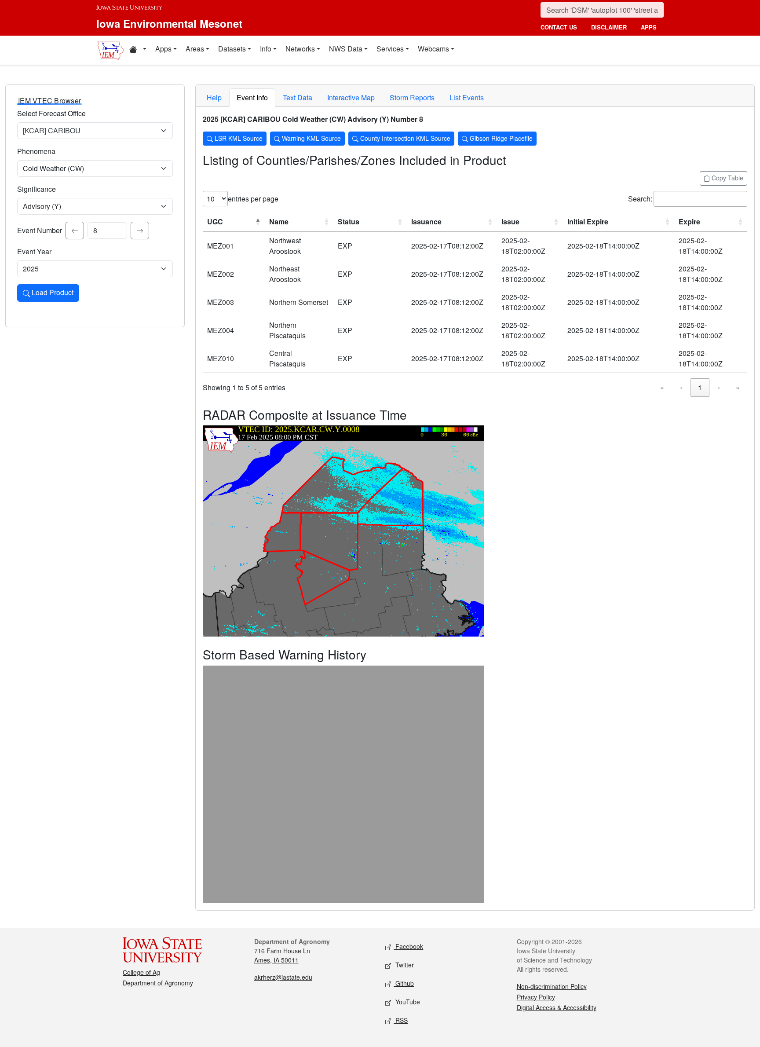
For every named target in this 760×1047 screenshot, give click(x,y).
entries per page (253, 199)
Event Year (34, 251)
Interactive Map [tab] (351, 97)
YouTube (407, 1001)
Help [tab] (214, 97)
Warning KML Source (310, 138)
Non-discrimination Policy (552, 986)
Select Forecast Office (51, 113)
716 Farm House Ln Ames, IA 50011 (282, 955)
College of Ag (141, 972)
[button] (137, 50)
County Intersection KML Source (404, 138)
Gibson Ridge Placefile (500, 138)
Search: (640, 199)
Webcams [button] (433, 49)
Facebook (408, 946)
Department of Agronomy (158, 982)
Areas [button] (195, 49)
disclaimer (609, 27)
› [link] (719, 387)
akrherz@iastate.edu (283, 977)
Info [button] (265, 49)
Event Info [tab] (252, 97)
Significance (36, 189)
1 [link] (700, 387)
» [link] (738, 387)
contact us (559, 27)
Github (404, 983)
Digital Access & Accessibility (556, 1007)
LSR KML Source (238, 138)
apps (649, 27)
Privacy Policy (536, 996)
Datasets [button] (232, 49)
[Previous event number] (75, 230)
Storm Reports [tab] (412, 97)
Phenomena (36, 151)
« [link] (662, 387)
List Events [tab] (466, 97)
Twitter (404, 964)
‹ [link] (681, 387)
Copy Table (726, 177)
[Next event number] (140, 230)
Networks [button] (300, 49)
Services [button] (390, 49)
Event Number (39, 230)
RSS (401, 1020)
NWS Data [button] (345, 49)
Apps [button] (163, 49)
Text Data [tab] (297, 97)
